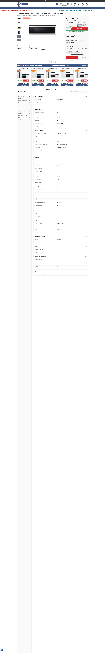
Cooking (21, 12)
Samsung (34, 12)
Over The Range (29, 12)
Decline (77, 51)
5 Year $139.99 (69, 51)
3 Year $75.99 (77, 48)
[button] (18, 76)
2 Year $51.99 (69, 48)
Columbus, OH (25, 1)
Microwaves (25, 12)
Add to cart (26, 80)
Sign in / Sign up (72, 31)
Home (18, 12)
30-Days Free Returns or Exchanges (77, 54)
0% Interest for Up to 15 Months (72, 10)
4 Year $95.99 (84, 48)
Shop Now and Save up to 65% (8, 10)
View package (23, 85)
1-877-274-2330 (64, 4)
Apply (68, 65)
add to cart (79, 28)
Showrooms (25, 4)
